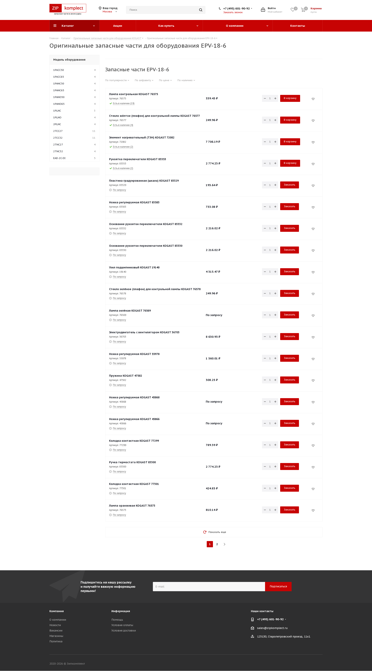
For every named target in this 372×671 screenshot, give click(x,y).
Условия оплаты (122, 625)
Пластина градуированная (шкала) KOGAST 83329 (144, 180)
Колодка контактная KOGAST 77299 (134, 440)
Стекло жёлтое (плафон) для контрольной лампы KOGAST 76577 (154, 116)
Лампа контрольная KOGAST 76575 (133, 94)
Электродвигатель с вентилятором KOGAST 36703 (144, 332)
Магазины (56, 636)
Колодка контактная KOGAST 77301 (134, 484)
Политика (55, 641)
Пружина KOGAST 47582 (125, 375)
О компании (57, 619)
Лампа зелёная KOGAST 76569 (130, 310)
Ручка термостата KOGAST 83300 (132, 462)
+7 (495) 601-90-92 (236, 8)
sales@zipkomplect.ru (272, 628)
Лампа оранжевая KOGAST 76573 (132, 505)
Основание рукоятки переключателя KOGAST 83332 (145, 224)
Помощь (117, 619)
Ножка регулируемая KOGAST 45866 (134, 419)
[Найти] (200, 10)
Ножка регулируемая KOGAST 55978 (134, 354)
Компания (56, 611)
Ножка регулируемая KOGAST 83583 (134, 202)
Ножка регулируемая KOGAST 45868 (134, 397)
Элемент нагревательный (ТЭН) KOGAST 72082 (141, 137)
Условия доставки (123, 630)
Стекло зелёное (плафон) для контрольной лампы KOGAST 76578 (155, 289)
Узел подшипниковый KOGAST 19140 (134, 267)
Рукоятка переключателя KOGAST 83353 (137, 159)
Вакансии (55, 630)
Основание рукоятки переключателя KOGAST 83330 (145, 245)
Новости (55, 625)
